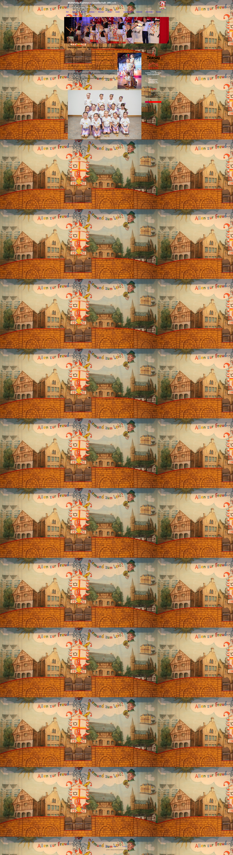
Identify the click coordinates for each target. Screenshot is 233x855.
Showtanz (101, 12)
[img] (116, 5)
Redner (109, 12)
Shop (67, 15)
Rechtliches (124, 846)
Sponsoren (139, 12)
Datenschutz (115, 846)
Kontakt (158, 12)
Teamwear (76, 15)
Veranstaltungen (128, 12)
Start (67, 12)
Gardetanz (91, 12)
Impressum (108, 846)
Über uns (75, 12)
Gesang (117, 12)
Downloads (149, 12)
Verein (83, 12)
